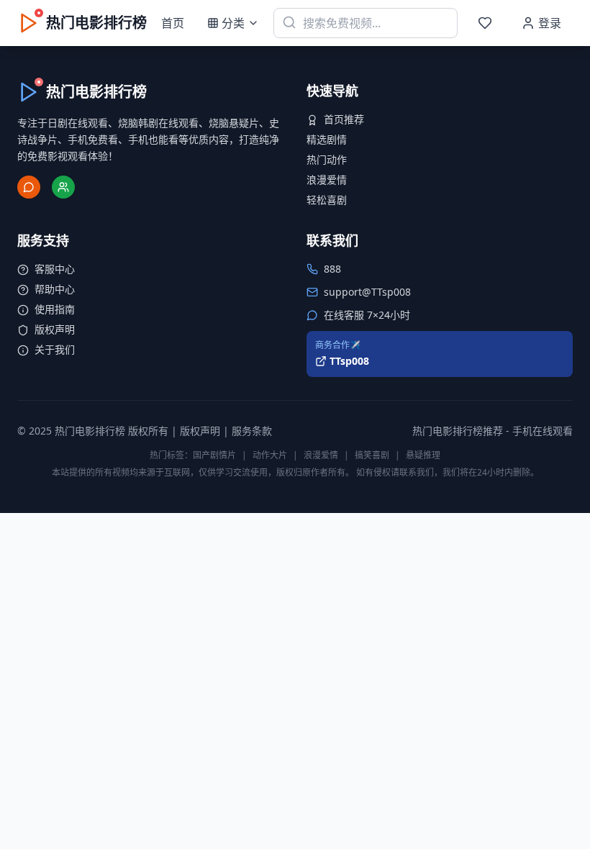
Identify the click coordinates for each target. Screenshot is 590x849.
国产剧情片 (214, 455)
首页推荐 (344, 119)
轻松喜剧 (327, 199)
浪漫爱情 (327, 179)
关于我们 (55, 349)
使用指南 (55, 309)
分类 (233, 23)
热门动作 (327, 159)
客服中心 (55, 269)
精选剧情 (327, 139)
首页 (172, 23)
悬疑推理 (423, 455)
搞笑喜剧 (372, 455)
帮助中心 (55, 289)
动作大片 (270, 455)
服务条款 (252, 430)
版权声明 (55, 329)
